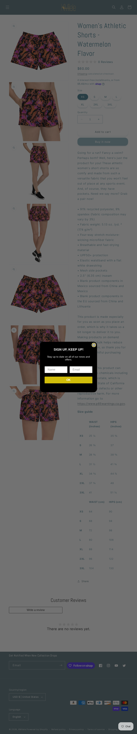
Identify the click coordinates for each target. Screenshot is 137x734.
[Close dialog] (94, 345)
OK (68, 379)
